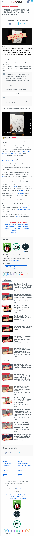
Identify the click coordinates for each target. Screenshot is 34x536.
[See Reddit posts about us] (25, 274)
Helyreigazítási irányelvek (24, 465)
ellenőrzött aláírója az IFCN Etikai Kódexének (16, 265)
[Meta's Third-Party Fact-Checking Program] (17, 515)
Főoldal (5, 461)
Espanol (5, 472)
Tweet (23, 24)
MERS (15, 186)
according (21, 190)
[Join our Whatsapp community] (16, 274)
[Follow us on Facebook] (10, 274)
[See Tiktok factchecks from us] (4, 274)
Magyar (20, 472)
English (20, 470)
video (26, 59)
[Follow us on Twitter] (19, 274)
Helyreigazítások (7, 467)
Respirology (6, 181)
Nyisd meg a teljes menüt (2, 2)
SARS (3, 176)
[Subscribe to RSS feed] (28, 274)
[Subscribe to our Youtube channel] (22, 274)
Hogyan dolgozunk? (23, 463)
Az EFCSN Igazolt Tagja (11, 266)
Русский (20, 474)
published (26, 165)
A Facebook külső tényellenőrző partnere (15, 268)
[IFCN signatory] (17, 505)
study (25, 180)
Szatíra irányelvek (7, 465)
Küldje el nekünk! (15, 260)
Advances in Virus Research (24, 209)
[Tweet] (32, 1)
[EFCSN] (17, 524)
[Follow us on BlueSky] (7, 274)
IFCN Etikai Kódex (7, 463)
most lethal (8, 56)
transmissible (21, 193)
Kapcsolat (20, 467)
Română (5, 474)
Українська (21, 475)
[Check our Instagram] (13, 274)
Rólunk (20, 461)
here (8, 61)
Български (6, 470)
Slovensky (5, 475)
